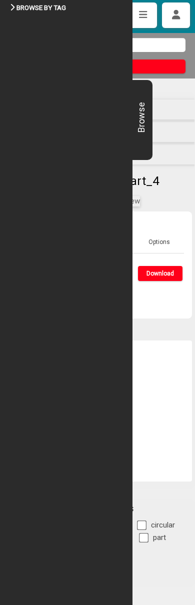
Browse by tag (41, 8)
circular (163, 525)
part (159, 537)
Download (160, 273)
